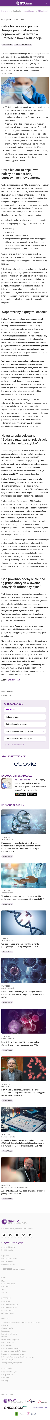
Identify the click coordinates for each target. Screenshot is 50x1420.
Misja (3, 1281)
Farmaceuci (5, 1331)
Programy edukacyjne (9, 1372)
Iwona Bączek (7, 692)
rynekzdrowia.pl (14, 680)
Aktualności (43, 11)
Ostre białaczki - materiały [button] (23, 45)
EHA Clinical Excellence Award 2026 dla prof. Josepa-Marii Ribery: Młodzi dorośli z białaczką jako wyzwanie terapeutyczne (23, 1093)
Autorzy (4, 1292)
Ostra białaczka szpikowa (17, 724)
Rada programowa (8, 1284)
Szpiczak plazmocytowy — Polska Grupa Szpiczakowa (20, 1322)
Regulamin (5, 1256)
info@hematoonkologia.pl (12, 1242)
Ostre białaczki (29, 11)
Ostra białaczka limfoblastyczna (19, 731)
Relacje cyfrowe (12, 717)
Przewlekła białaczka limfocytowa (13, 1351)
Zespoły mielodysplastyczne (11, 1363)
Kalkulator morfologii (9, 1307)
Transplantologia (7, 1360)
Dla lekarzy (5, 11)
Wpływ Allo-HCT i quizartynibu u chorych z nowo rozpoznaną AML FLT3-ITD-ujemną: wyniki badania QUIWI (22, 994)
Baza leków (5, 1302)
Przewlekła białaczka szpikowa (12, 1354)
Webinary (4, 1380)
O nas (3, 1277)
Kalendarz (5, 1378)
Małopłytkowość (7, 1342)
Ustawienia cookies (8, 1264)
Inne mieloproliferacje (9, 1334)
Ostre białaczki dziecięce (10, 1348)
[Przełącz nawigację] (3, 3)
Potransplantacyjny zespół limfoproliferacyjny (17, 1357)
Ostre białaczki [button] (7, 45)
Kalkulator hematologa (24, 780)
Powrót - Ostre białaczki (16, 745)
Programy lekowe (7, 1310)
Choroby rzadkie (7, 1328)
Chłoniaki (4, 1325)
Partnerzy (4, 1287)
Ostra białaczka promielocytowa (19, 738)
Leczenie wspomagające (10, 1340)
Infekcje (4, 1337)
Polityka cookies (7, 1261)
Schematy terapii (7, 1313)
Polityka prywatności (9, 1258)
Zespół (3, 1289)
